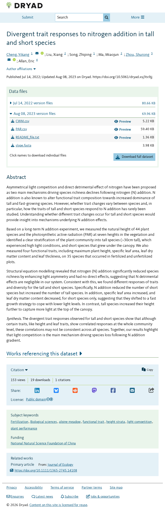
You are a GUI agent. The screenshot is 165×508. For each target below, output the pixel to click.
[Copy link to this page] (151, 391)
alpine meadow (70, 422)
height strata (115, 422)
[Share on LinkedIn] (37, 391)
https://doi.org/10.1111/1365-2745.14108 (46, 470)
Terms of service (62, 487)
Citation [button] (17, 370)
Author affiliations (19, 69)
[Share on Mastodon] (94, 391)
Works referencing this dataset (42, 354)
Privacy (11, 487)
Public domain (36, 399)
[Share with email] (132, 391)
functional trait (93, 422)
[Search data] (106, 17)
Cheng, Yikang (17, 55)
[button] (82, 103)
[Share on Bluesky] (56, 391)
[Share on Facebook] (113, 391)
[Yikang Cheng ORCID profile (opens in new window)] (42, 53)
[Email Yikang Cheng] (37, 53)
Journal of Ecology (60, 465)
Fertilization (19, 422)
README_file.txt (27, 137)
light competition (139, 422)
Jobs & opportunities (105, 497)
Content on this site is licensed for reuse (58, 505)
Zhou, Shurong (137, 55)
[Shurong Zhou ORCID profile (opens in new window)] (14, 60)
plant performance (24, 428)
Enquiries (17, 497)
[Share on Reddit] (75, 391)
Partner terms (92, 487)
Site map (116, 487)
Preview (125, 121)
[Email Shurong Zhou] (9, 60)
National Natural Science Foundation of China (43, 443)
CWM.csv (22, 121)
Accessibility (34, 487)
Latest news (44, 497)
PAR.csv (21, 129)
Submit (27, 17)
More (136, 17)
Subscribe (71, 497)
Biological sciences (43, 422)
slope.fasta (23, 145)
